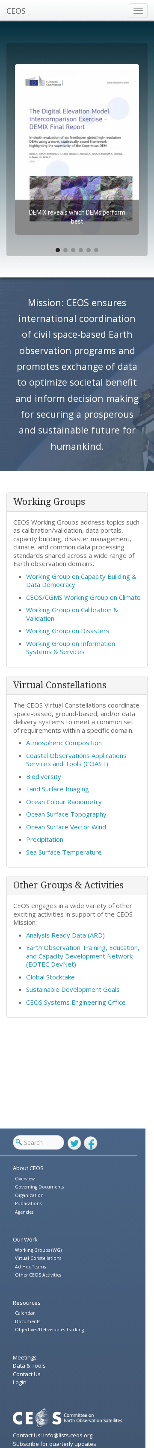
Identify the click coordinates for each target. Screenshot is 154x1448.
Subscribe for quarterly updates (54, 1444)
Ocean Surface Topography (66, 814)
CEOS (16, 11)
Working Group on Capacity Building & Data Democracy (81, 580)
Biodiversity (43, 776)
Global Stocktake (50, 977)
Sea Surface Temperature (64, 852)
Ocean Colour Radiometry (64, 801)
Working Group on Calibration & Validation (72, 613)
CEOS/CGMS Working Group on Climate (83, 597)
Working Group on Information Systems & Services (70, 647)
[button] (77, 149)
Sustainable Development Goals (73, 989)
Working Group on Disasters (68, 630)
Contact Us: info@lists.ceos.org (52, 1435)
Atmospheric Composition (64, 742)
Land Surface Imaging (57, 788)
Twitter (74, 1143)
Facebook (91, 1143)
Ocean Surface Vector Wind (66, 827)
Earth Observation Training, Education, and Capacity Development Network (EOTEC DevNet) (82, 955)
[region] (77, 149)
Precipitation (44, 839)
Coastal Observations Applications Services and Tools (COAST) (76, 759)
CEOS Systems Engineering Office (76, 1002)
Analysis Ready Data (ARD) (65, 935)
